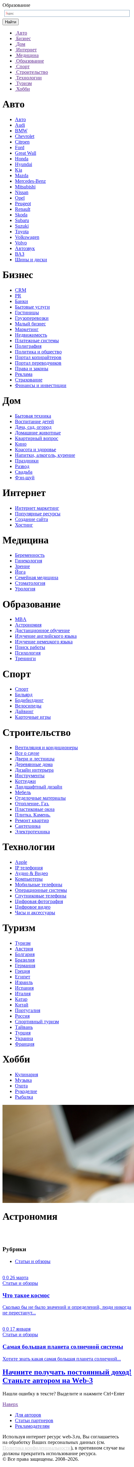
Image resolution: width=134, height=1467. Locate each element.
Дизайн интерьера (34, 770)
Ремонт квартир (32, 820)
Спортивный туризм (37, 1021)
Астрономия (28, 624)
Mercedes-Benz (30, 181)
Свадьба (23, 472)
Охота (21, 1085)
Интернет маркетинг (37, 508)
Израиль (24, 982)
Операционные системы (41, 890)
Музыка (23, 1080)
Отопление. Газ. (32, 803)
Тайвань (24, 1027)
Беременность (30, 555)
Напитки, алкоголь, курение (45, 455)
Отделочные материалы (40, 798)
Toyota (22, 231)
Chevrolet (24, 136)
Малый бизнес (30, 323)
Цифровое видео (32, 907)
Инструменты (30, 775)
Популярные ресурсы (37, 513)
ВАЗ (19, 254)
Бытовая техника (33, 416)
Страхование (28, 379)
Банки (21, 301)
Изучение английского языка (46, 636)
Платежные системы (37, 340)
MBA (20, 619)
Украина (24, 1038)
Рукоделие (26, 1091)
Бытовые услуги (32, 307)
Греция (22, 971)
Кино (20, 444)
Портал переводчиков (38, 363)
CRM (20, 290)
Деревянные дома (34, 764)
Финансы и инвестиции (40, 385)
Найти (10, 22)
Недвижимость (31, 335)
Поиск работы (30, 647)
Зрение (22, 566)
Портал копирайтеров (38, 357)
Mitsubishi (25, 186)
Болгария (25, 954)
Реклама (23, 374)
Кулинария (26, 1074)
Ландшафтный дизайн (38, 786)
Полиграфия (28, 346)
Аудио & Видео (31, 873)
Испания (24, 988)
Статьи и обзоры (32, 1261)
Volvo (21, 242)
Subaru (22, 220)
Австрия (24, 948)
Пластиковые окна (35, 809)
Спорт (21, 689)
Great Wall (25, 153)
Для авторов (28, 1414)
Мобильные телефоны (38, 884)
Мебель (23, 792)
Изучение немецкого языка (44, 641)
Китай (21, 1004)
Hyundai (23, 164)
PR (18, 295)
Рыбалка (24, 1097)
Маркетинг (27, 329)
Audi (20, 125)
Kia (18, 170)
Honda (21, 158)
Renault (22, 209)
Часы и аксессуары (35, 912)
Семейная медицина (36, 577)
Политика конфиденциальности (36, 1447)
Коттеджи (25, 781)
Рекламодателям (32, 1426)
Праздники (27, 460)
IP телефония (29, 867)
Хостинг (24, 525)
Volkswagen (27, 237)
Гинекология (28, 560)
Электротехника (32, 831)
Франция (24, 1044)
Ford (19, 147)
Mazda (21, 175)
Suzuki (22, 226)
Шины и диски (31, 259)
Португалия (27, 1010)
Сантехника (28, 826)
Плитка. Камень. (32, 814)
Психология (28, 652)
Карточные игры (33, 717)
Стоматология (30, 583)
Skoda (21, 214)
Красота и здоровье (35, 449)
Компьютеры (29, 879)
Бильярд (23, 694)
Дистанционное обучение (42, 630)
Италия (23, 993)
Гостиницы (27, 312)
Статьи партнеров (34, 1420)
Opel (20, 198)
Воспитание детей (34, 421)
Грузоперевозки (32, 318)
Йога (20, 572)
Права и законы (31, 368)
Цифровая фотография (39, 901)
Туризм (23, 943)
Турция (23, 1032)
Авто (20, 119)
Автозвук (25, 248)
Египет (22, 976)
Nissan (21, 192)
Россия (22, 1016)
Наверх (10, 1404)
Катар (21, 999)
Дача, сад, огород (33, 427)
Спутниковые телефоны (40, 895)
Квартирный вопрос (36, 438)
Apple (21, 862)
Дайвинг (24, 711)
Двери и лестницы (35, 758)
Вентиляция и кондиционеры (46, 747)
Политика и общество (38, 351)
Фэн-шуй (25, 477)
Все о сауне (27, 753)
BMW (21, 130)
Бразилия (25, 960)
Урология (25, 588)
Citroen (22, 141)
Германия (25, 965)
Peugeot (23, 203)
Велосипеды (28, 705)
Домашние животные (38, 432)
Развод (22, 466)
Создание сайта (31, 519)
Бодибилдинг (29, 700)
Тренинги (25, 658)
